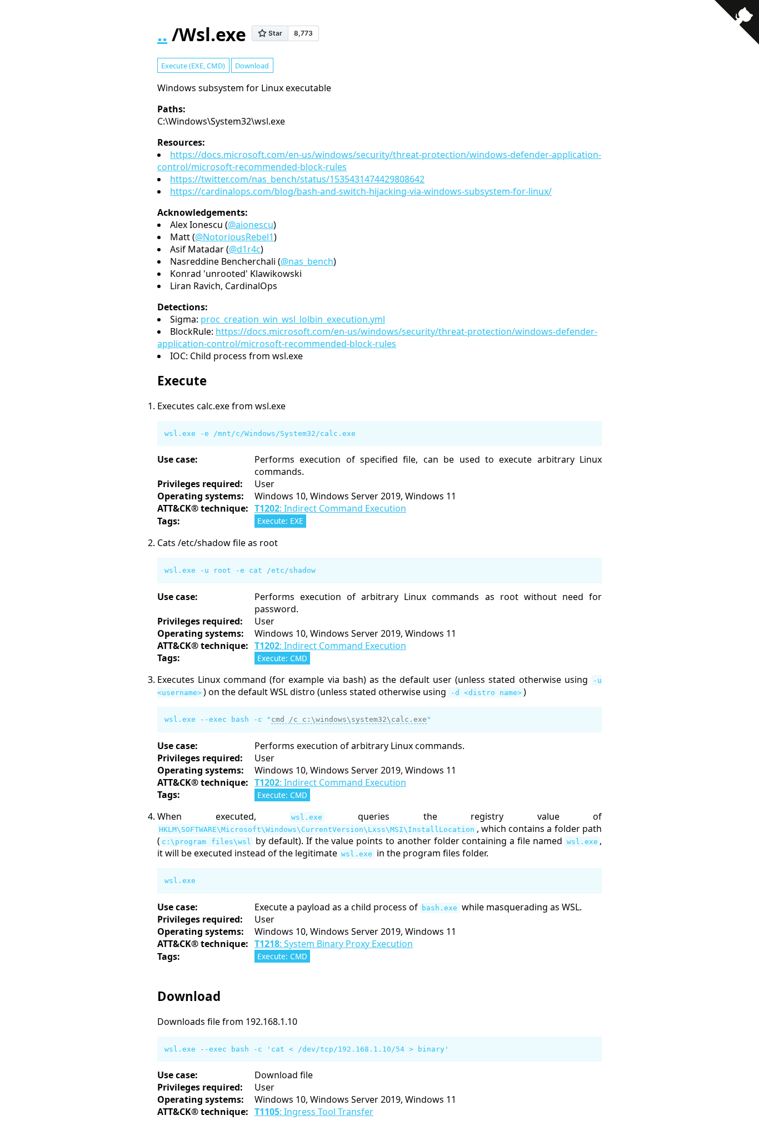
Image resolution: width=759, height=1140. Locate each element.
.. (162, 34)
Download (252, 66)
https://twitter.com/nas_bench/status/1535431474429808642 (297, 179)
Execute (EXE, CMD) (193, 66)
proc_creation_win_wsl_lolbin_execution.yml (293, 319)
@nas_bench (307, 261)
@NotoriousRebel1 (234, 237)
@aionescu (250, 225)
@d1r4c (245, 249)
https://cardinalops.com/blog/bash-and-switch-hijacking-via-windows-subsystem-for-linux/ (361, 191)
